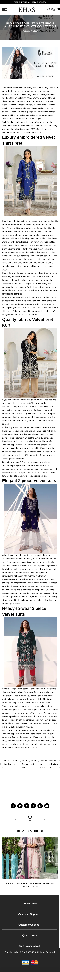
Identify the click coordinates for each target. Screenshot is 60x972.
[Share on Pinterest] (26, 805)
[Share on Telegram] (40, 805)
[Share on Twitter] (20, 805)
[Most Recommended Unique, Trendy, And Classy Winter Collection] (44, 819)
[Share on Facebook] (13, 805)
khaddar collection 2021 (53, 764)
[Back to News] (30, 819)
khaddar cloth (34, 762)
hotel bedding (8, 762)
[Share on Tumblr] (33, 805)
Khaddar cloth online (44, 764)
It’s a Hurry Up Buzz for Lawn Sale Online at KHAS (30, 883)
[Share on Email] (46, 805)
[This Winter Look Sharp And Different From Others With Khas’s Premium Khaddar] (15, 819)
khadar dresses (16, 762)
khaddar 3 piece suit (25, 764)
